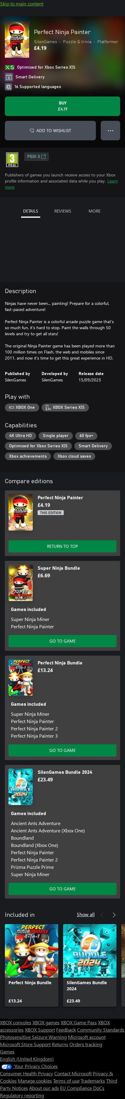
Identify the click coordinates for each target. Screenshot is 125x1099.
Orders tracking (85, 1044)
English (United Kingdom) (27, 1059)
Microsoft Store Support (25, 1044)
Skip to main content (21, 3)
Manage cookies (35, 1080)
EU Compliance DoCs (82, 1088)
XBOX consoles (15, 1022)
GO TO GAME (62, 641)
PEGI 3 (33, 157)
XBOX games (45, 1022)
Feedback (66, 1029)
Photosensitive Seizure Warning (33, 1037)
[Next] (114, 915)
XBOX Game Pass (79, 1022)
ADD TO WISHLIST (53, 130)
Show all (86, 914)
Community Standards (100, 1029)
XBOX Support (40, 1029)
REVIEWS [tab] (62, 211)
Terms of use (66, 1080)
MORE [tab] (94, 211)
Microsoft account (87, 1037)
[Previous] (102, 915)
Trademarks (93, 1080)
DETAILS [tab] (30, 211)
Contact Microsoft (73, 1073)
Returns (60, 1044)
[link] (31, 965)
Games (7, 1051)
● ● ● (110, 130)
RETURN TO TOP (62, 546)
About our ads (44, 1088)
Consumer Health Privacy (26, 1073)
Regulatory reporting (22, 1095)
